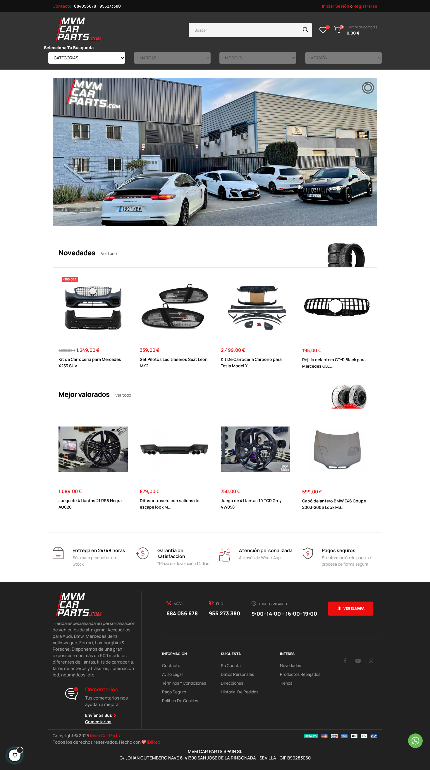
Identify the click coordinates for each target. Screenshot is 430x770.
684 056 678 (182, 613)
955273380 (110, 6)
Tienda (286, 683)
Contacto (171, 665)
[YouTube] (358, 660)
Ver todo (109, 253)
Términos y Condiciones (184, 683)
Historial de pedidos (239, 692)
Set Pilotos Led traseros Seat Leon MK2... (174, 362)
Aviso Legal (172, 674)
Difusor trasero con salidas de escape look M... (169, 504)
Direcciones (232, 683)
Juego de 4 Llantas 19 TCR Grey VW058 (251, 504)
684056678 (85, 6)
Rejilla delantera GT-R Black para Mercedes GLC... (334, 363)
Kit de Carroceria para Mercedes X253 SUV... (90, 362)
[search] (305, 30)
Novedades (290, 665)
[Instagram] (371, 660)
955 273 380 (224, 613)
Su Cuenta (231, 665)
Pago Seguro (174, 692)
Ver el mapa (353, 608)
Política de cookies (180, 700)
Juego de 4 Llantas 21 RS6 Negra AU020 (90, 504)
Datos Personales (237, 674)
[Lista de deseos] (323, 30)
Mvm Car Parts (105, 736)
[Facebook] (345, 660)
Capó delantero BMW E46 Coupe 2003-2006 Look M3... (334, 504)
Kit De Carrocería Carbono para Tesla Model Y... (251, 362)
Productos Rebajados (300, 674)
